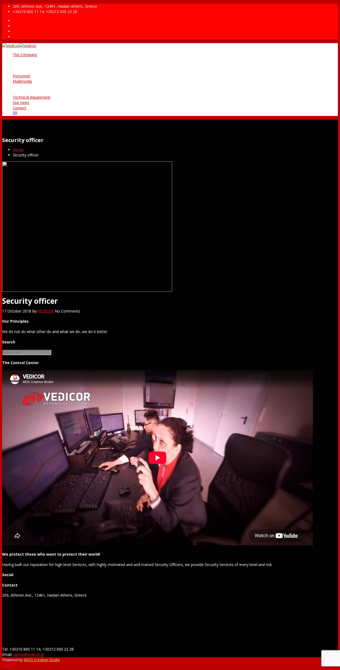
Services (30, 65)
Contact (19, 107)
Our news (21, 102)
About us (31, 60)
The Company (25, 54)
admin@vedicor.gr (28, 654)
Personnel (21, 75)
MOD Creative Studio (42, 659)
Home (18, 149)
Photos (29, 86)
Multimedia (22, 81)
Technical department (31, 97)
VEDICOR (46, 311)
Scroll (6, 665)
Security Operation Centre (45, 70)
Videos (29, 91)
